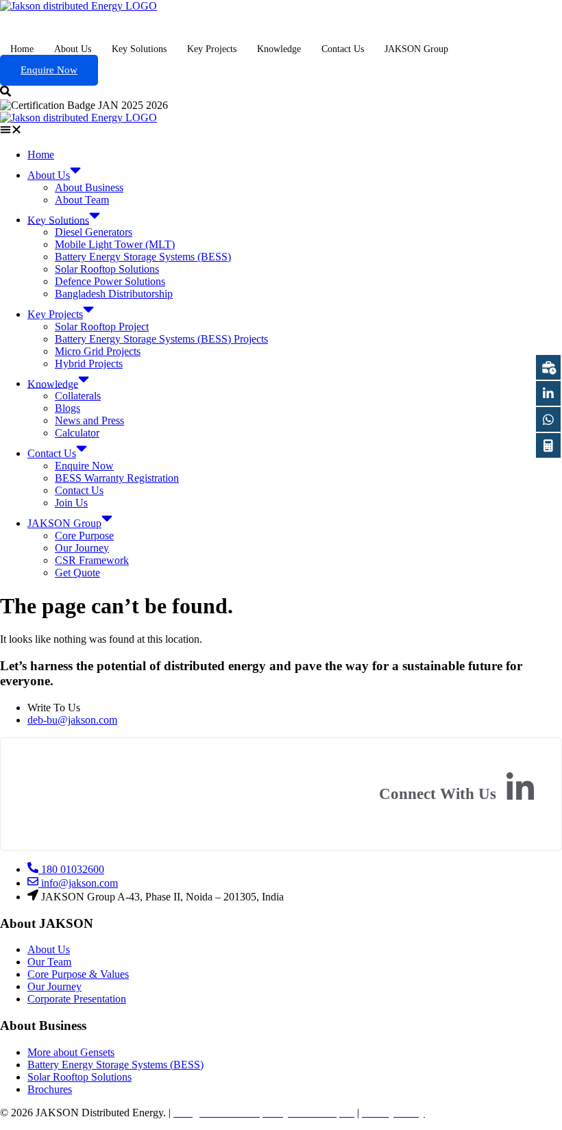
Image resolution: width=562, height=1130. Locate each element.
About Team (82, 200)
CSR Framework (92, 560)
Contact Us (342, 49)
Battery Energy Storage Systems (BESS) (143, 256)
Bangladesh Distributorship (114, 293)
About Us (72, 49)
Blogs (67, 408)
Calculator (77, 433)
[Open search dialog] (5, 92)
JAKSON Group (416, 49)
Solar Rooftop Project (102, 326)
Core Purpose (84, 535)
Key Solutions (139, 49)
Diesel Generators (93, 232)
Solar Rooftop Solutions (107, 269)
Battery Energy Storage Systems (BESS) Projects (161, 339)
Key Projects (211, 49)
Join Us (71, 502)
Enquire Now (49, 69)
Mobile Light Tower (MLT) (115, 244)
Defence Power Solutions (110, 281)
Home (22, 49)
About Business (89, 187)
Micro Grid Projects (97, 351)
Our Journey (82, 548)
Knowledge (279, 49)
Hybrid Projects (89, 363)
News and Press (89, 420)
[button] (281, 131)
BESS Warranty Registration (117, 478)
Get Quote (77, 572)
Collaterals (78, 396)
